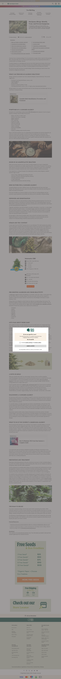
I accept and (31, 342)
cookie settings (28, 342)
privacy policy (38, 342)
